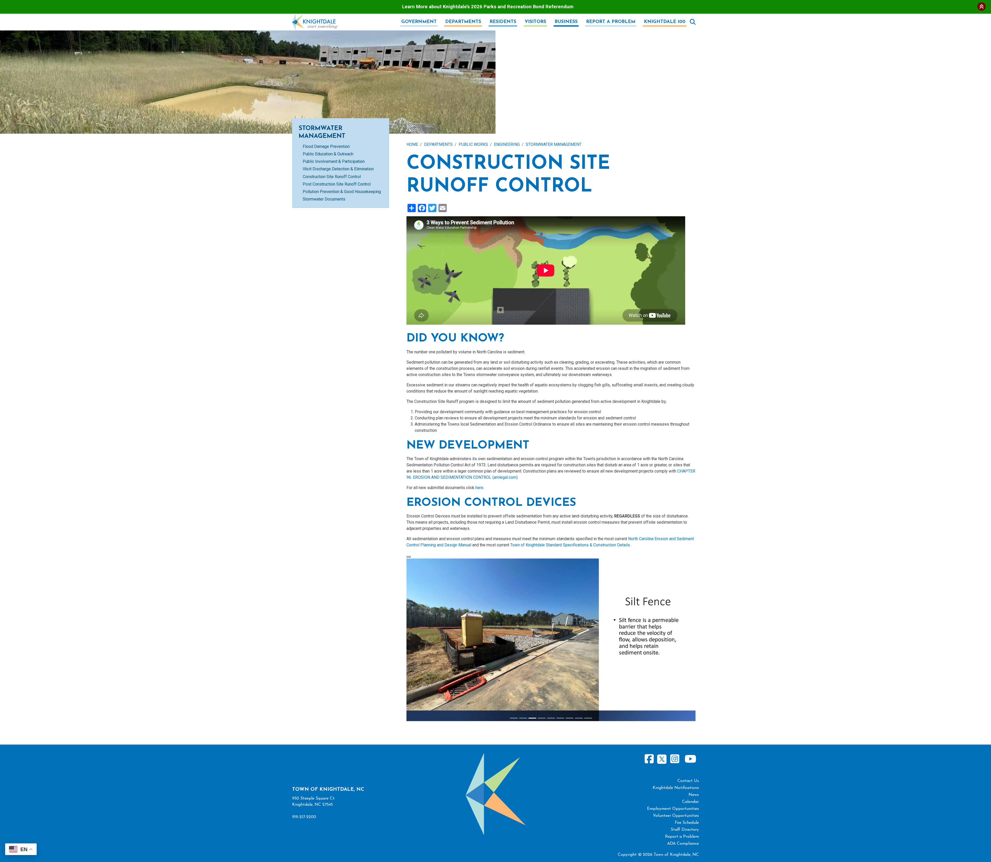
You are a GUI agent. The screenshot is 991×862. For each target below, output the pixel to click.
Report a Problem (610, 22)
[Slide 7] (569, 718)
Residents (503, 22)
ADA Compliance (683, 844)
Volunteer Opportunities (676, 816)
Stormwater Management (553, 144)
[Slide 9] (588, 718)
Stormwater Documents (324, 199)
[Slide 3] (532, 718)
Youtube (690, 759)
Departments (463, 22)
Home (412, 144)
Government (419, 22)
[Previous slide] (428, 638)
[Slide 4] (542, 718)
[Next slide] (674, 638)
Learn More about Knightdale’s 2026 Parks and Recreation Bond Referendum (487, 6)
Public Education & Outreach (328, 153)
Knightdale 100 (664, 22)
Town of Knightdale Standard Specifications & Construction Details (570, 544)
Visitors (535, 22)
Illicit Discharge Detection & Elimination (338, 168)
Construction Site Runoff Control (332, 176)
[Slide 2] (523, 718)
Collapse (981, 6)
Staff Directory (685, 830)
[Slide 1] (514, 718)
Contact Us (688, 781)
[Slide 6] (560, 718)
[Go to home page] (314, 16)
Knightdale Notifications (676, 788)
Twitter (661, 758)
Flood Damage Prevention (326, 146)
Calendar (690, 802)
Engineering (507, 144)
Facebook (649, 759)
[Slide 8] (579, 718)
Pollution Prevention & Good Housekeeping (342, 191)
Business (566, 22)
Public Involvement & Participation (334, 161)
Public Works (473, 144)
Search (692, 22)
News (694, 795)
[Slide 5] (551, 718)
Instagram (674, 759)
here (479, 487)
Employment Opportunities (673, 809)
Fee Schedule (687, 823)
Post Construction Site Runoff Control (337, 184)
